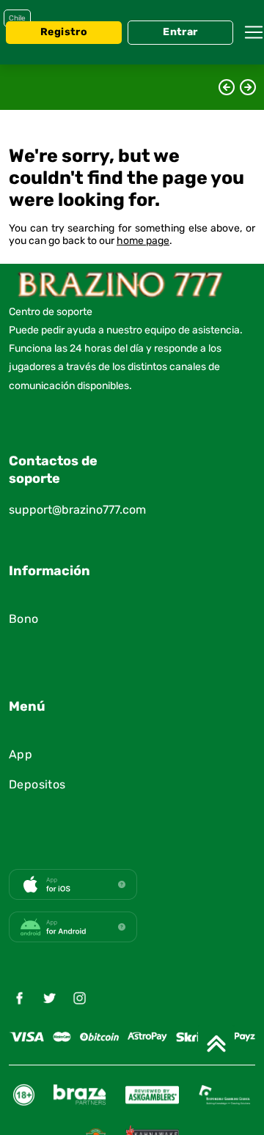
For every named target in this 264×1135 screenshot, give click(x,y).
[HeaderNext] (248, 87)
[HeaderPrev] (226, 87)
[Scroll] (216, 1043)
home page (143, 241)
